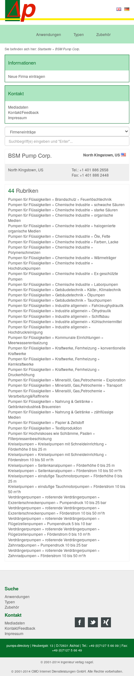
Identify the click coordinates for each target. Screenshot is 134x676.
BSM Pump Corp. (67, 49)
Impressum (17, 117)
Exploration (116, 379)
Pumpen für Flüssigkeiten (29, 199)
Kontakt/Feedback (23, 112)
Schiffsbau (100, 316)
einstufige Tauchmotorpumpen (63, 475)
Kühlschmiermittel (107, 321)
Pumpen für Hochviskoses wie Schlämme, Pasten (50, 433)
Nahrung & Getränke (72, 401)
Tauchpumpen (99, 300)
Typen (79, 34)
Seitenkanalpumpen (55, 465)
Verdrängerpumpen (24, 496)
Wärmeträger (105, 257)
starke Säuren (106, 209)
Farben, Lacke (106, 241)
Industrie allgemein (71, 305)
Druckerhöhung (21, 374)
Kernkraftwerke (21, 364)
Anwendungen (48, 34)
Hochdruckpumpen (24, 268)
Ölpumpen (96, 294)
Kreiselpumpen (21, 443)
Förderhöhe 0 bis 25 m (27, 449)
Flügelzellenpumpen (25, 523)
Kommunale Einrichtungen (77, 337)
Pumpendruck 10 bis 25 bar (83, 502)
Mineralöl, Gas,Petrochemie (78, 379)
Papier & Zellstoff (69, 422)
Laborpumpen (106, 284)
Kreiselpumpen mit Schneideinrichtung (71, 443)
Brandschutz (65, 199)
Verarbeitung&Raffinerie (28, 396)
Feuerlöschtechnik (96, 199)
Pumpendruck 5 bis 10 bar (69, 523)
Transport (114, 385)
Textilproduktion (68, 427)
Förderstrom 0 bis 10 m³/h (68, 534)
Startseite (44, 49)
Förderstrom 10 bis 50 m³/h (31, 459)
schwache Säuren (109, 204)
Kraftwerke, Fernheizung (76, 347)
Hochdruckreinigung (25, 332)
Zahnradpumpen (22, 545)
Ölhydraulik (101, 310)
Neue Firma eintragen (26, 76)
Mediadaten (18, 107)
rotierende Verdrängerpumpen (71, 496)
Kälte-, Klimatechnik (104, 289)
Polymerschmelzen (24, 252)
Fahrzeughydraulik (107, 305)
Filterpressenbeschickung (30, 438)
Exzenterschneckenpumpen (31, 502)
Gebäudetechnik (69, 289)
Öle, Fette (102, 236)
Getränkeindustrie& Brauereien (34, 406)
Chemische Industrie (72, 204)
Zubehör (103, 34)
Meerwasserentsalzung (28, 342)
